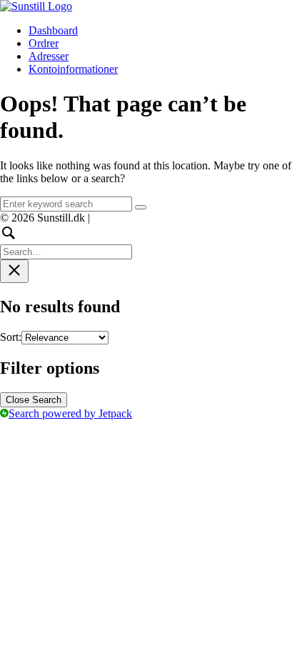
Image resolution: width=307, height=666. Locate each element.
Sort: (10, 337)
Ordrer (44, 43)
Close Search (33, 399)
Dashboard (53, 30)
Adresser (49, 56)
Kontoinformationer (73, 69)
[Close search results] (14, 271)
